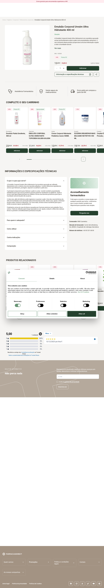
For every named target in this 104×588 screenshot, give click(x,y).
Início (4, 20)
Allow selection (52, 314)
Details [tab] (52, 278)
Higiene (9, 20)
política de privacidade (72, 382)
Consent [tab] (21, 278)
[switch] (40, 305)
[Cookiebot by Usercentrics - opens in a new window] (87, 272)
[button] (39, 563)
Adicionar (17, 150)
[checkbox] (57, 382)
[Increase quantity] (63, 68)
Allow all (82, 314)
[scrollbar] (51, 159)
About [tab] (82, 278)
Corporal (15, 20)
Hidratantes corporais (26, 20)
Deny (22, 314)
